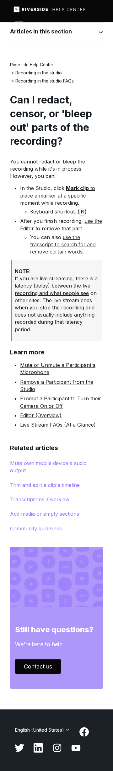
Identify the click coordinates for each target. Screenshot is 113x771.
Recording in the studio (38, 72)
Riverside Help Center (31, 64)
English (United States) (40, 730)
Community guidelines (36, 528)
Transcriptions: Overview (39, 499)
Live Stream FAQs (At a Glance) (58, 425)
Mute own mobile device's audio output (48, 466)
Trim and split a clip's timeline (45, 485)
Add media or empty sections (44, 514)
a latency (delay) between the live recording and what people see (56, 285)
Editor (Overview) (41, 415)
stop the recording (62, 307)
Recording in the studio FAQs (44, 80)
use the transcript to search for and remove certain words (63, 244)
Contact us (38, 666)
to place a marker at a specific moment (57, 195)
